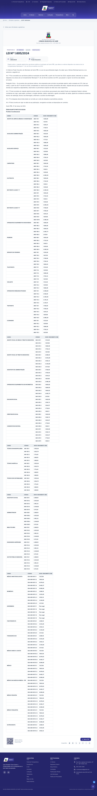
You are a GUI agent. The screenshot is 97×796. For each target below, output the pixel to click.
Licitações (50, 15)
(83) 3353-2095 (80, 766)
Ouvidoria (29, 769)
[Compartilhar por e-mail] (82, 743)
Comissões (53, 769)
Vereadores (29, 774)
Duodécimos (30, 764)
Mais (67, 15)
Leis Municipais (54, 774)
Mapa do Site (30, 779)
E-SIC (28, 766)
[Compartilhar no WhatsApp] (69, 743)
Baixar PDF (86, 739)
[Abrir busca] (73, 14)
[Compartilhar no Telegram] (79, 743)
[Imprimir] (89, 743)
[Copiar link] (86, 743)
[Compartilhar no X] (76, 743)
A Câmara (31, 15)
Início (25, 15)
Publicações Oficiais (55, 771)
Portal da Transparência (32, 762)
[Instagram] (4, 772)
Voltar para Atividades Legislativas (15, 27)
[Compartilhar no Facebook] (72, 743)
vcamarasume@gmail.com (82, 769)
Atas (28, 776)
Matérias (41, 15)
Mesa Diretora (53, 766)
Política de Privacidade (56, 776)
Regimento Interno (54, 764)
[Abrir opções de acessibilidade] (93, 786)
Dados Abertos (30, 781)
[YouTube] (8, 772)
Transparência (59, 15)
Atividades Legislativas (14, 20)
